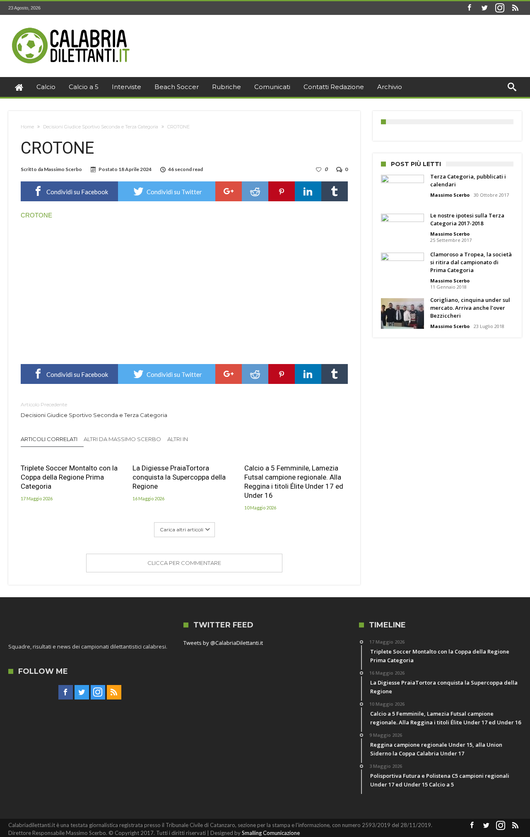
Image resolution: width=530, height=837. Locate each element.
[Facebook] (469, 8)
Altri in (178, 439)
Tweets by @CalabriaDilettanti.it (223, 642)
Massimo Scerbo (63, 169)
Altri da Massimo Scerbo (122, 439)
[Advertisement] (184, 289)
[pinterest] (281, 191)
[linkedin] (308, 191)
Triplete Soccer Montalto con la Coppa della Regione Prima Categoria (69, 477)
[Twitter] (484, 8)
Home (27, 127)
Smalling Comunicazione (271, 833)
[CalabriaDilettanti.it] (71, 27)
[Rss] (515, 8)
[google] (228, 191)
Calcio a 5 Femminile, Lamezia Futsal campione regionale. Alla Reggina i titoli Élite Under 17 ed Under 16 (293, 481)
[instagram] (499, 8)
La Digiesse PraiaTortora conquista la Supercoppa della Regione (179, 477)
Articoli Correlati (49, 439)
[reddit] (255, 191)
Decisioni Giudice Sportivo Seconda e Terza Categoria (100, 127)
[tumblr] (334, 191)
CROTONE (36, 215)
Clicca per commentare (184, 563)
